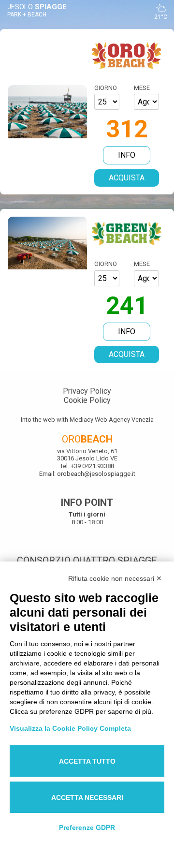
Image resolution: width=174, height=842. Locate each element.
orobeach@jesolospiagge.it (95, 473)
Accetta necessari (87, 797)
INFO (126, 155)
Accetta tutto (87, 761)
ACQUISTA (127, 177)
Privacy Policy (87, 391)
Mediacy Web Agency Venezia (112, 419)
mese (142, 87)
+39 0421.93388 (92, 466)
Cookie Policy (87, 400)
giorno (105, 87)
